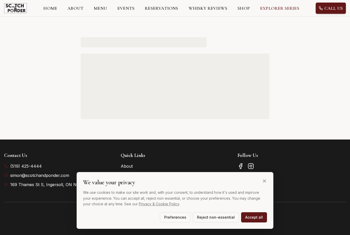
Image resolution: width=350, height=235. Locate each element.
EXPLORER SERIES (279, 8)
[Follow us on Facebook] (241, 166)
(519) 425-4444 (26, 166)
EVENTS (126, 8)
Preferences (175, 217)
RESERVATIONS (161, 8)
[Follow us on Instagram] (251, 166)
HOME (50, 8)
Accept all (254, 217)
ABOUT (75, 8)
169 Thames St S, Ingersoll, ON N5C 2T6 (50, 184)
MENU (100, 8)
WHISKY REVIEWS (208, 8)
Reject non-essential (216, 217)
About (127, 166)
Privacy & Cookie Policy (159, 204)
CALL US (333, 8)
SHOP (244, 8)
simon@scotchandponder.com (39, 175)
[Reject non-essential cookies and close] (264, 181)
